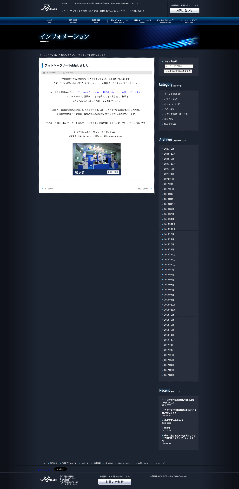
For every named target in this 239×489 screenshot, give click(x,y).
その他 (167, 109)
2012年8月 (169, 355)
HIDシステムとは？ (109, 11)
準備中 (167, 428)
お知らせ (65, 55)
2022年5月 (169, 159)
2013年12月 (169, 305)
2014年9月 (169, 269)
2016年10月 (169, 204)
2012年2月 (169, 370)
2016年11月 (169, 199)
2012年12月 (169, 340)
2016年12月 (169, 194)
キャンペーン (170, 104)
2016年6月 (169, 214)
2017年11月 (169, 184)
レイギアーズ (67, 3)
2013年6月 (169, 325)
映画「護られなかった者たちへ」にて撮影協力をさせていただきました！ (179, 438)
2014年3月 (169, 294)
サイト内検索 (170, 61)
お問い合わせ (138, 11)
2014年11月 (169, 259)
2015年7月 (169, 239)
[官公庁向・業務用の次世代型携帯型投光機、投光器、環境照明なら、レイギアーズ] (47, 482)
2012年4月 (169, 365)
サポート (125, 11)
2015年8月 (169, 234)
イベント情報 (170, 94)
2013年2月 (169, 330)
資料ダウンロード (69, 463)
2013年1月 (169, 335)
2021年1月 (169, 174)
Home (43, 463)
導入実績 (93, 11)
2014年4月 (169, 289)
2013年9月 (169, 315)
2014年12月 (169, 254)
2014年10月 (169, 264)
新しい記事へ (143, 188)
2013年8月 (169, 320)
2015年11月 (169, 229)
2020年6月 (169, 179)
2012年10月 (169, 350)
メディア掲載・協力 (173, 114)
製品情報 (168, 124)
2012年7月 (169, 360)
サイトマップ (70, 11)
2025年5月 (169, 149)
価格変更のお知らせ (173, 420)
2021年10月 (169, 164)
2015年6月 (169, 244)
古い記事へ (49, 188)
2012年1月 (169, 375)
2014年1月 (169, 300)
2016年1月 (169, 219)
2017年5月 (169, 189)
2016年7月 (169, 209)
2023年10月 (169, 154)
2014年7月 (169, 279)
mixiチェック (44, 470)
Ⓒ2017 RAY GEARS (159, 476)
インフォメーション (48, 55)
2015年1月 (169, 249)
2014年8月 (169, 274)
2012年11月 (169, 345)
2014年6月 (169, 284)
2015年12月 (169, 224)
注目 (166, 119)
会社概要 (83, 11)
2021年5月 (169, 169)
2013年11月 (169, 310)
